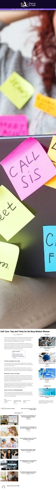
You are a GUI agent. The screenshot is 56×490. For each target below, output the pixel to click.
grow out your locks (7, 385)
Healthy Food (32, 9)
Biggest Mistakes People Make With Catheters (47, 379)
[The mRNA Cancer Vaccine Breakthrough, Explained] (47, 391)
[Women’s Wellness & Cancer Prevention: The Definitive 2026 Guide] (9, 443)
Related (15, 357)
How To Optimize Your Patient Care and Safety (47, 364)
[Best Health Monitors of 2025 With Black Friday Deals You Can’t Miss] (9, 465)
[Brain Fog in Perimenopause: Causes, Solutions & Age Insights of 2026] (9, 454)
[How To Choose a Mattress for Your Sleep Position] (47, 341)
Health (13, 9)
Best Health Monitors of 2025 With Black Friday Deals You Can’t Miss (28, 461)
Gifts (38, 9)
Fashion (26, 9)
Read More (47, 350)
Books (41, 9)
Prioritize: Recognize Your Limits (17, 354)
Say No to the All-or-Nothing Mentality (18, 356)
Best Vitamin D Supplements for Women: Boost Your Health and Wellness (28, 472)
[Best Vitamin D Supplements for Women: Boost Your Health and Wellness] (9, 476)
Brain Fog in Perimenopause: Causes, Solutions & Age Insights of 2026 (28, 450)
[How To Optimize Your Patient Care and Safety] (47, 357)
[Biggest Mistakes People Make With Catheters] (47, 373)
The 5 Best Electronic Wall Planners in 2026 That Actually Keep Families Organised (28, 416)
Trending (39, 338)
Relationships (19, 9)
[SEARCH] (55, 9)
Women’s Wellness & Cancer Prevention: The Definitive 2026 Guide (28, 439)
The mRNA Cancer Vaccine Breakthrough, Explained (47, 397)
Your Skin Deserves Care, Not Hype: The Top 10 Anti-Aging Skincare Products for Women (28, 428)
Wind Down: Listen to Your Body (17, 355)
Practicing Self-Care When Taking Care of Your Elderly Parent (17, 401)
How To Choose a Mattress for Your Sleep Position (47, 348)
